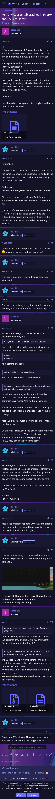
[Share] (48, 41)
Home (41, 772)
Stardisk (7, 23)
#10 (51, 622)
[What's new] (45, 4)
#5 (52, 299)
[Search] (51, 4)
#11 (51, 731)
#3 (52, 243)
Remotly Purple (11, 768)
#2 (52, 158)
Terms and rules (9, 772)
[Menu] (4, 4)
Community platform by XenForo (25, 778)
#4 (52, 271)
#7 (52, 460)
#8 (52, 518)
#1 (52, 41)
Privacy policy (24, 772)
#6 (52, 328)
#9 (52, 550)
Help (34, 772)
